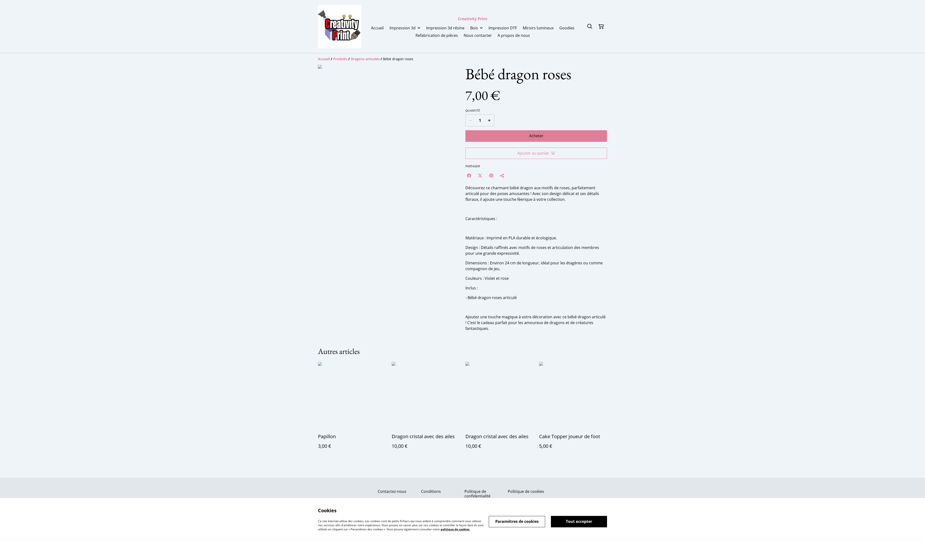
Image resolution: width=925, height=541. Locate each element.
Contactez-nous (392, 491)
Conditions (431, 491)
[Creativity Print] (339, 26)
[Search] (589, 26)
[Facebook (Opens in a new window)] (469, 175)
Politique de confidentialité (477, 494)
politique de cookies (455, 529)
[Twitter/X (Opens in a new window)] (480, 175)
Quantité (472, 110)
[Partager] (502, 175)
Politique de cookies (526, 491)
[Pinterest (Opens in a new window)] (491, 175)
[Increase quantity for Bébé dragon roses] (489, 120)
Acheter (536, 135)
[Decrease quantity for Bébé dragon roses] (470, 120)
